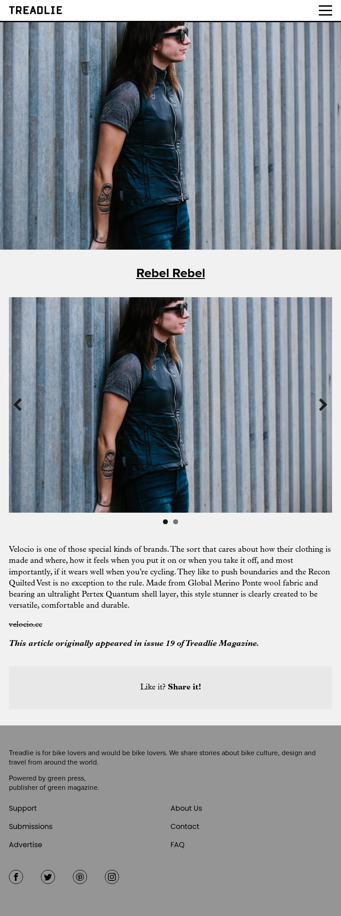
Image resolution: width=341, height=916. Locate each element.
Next (319, 405)
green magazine (73, 787)
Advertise (25, 845)
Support (23, 808)
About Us (186, 808)
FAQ (177, 845)
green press (66, 778)
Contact (184, 826)
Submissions (30, 826)
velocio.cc (25, 625)
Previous (22, 405)
